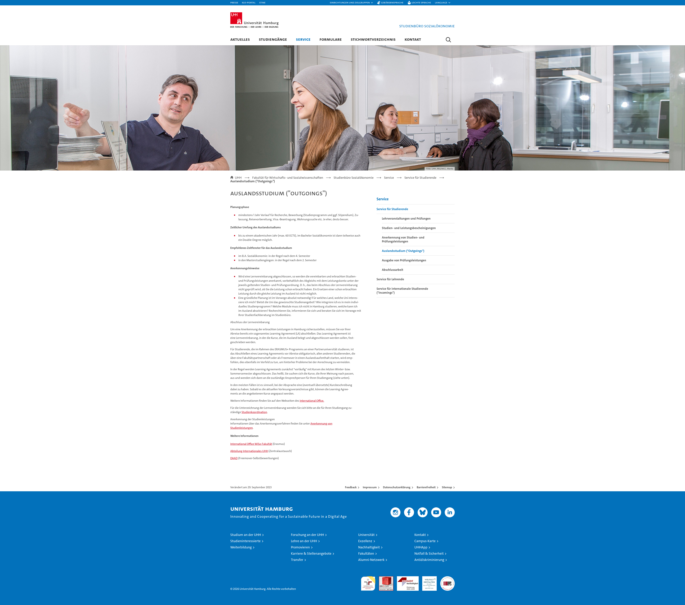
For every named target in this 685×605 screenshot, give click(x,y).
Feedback (351, 487)
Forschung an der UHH (307, 535)
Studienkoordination (254, 412)
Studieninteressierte (245, 541)
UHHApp (420, 547)
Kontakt (413, 39)
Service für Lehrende (390, 279)
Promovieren (300, 547)
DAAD (234, 458)
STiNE (262, 2)
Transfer (297, 560)
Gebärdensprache (392, 2)
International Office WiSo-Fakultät (251, 444)
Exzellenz (365, 541)
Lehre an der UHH (304, 541)
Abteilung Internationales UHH (249, 451)
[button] (351, 2)
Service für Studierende (392, 209)
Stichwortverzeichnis (373, 39)
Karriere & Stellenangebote (311, 553)
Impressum (370, 487)
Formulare (330, 39)
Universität (366, 535)
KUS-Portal (248, 2)
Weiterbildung (241, 547)
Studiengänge (273, 39)
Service (303, 39)
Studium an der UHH (245, 535)
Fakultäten (366, 553)
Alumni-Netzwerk (371, 560)
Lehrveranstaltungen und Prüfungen (406, 218)
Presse (234, 2)
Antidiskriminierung (429, 560)
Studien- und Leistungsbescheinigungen (409, 228)
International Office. (312, 401)
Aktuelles (240, 39)
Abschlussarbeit (392, 270)
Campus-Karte (425, 541)
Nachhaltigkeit (369, 547)
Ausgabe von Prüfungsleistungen (404, 260)
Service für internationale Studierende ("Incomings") (402, 291)
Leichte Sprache (421, 2)
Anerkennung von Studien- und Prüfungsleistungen (403, 239)
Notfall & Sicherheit (429, 553)
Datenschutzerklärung (396, 487)
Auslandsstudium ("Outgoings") (403, 251)
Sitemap (447, 487)
